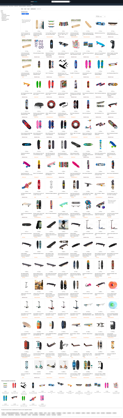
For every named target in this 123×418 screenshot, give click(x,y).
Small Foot (17, 414)
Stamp (29, 414)
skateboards (16, 6)
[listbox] (101, 17)
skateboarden (4, 14)
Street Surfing (35, 414)
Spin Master (24, 414)
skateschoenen (29, 6)
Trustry (59, 414)
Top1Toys (53, 414)
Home (32, 4)
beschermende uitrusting (4, 6)
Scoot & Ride (4, 414)
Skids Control (11, 414)
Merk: (23, 13)
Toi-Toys (48, 414)
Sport (2, 11)
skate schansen (11, 6)
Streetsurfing (42, 414)
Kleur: (27, 13)
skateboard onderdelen (22, 6)
